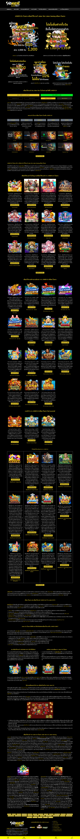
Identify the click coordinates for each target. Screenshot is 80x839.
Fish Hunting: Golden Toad (48, 406)
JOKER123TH (10, 615)
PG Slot (14, 140)
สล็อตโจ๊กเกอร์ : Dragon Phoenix (32, 489)
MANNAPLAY (31, 152)
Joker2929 (9, 752)
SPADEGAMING (15, 152)
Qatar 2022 (48, 238)
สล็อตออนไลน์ (13, 123)
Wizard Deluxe (31, 268)
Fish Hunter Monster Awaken (15, 406)
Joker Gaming (30, 105)
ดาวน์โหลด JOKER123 (64, 9)
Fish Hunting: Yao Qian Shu (65, 373)
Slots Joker (61, 104)
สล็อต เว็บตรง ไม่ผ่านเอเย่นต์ (56, 632)
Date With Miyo (48, 268)
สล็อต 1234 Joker (21, 618)
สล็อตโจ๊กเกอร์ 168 (11, 619)
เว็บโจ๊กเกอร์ (19, 760)
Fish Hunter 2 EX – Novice (48, 311)
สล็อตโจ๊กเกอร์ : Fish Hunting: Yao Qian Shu (48, 570)
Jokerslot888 (19, 749)
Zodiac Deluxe (65, 238)
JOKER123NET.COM (29, 631)
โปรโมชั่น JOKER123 (42, 9)
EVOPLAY (31, 140)
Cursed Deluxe (65, 207)
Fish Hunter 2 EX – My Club (14, 338)
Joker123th (27, 107)
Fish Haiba (15, 312)
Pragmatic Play (65, 152)
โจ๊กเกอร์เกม (41, 758)
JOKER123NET (33, 636)
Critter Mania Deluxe (31, 238)
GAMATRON (48, 152)
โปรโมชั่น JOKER (56, 827)
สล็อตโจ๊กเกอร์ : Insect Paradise (48, 537)
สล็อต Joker (64, 105)
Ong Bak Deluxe (15, 236)
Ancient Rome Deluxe (31, 207)
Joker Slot (19, 104)
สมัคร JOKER (16, 9)
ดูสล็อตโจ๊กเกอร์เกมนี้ (15, 205)
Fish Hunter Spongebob (15, 375)
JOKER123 (9, 9)
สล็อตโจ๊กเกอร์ (37, 83)
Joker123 (9, 102)
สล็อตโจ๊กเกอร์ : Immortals (48, 489)
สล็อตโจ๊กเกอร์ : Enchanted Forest (64, 486)
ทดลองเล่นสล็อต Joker (52, 9)
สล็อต (38, 123)
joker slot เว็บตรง (24, 687)
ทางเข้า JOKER (34, 9)
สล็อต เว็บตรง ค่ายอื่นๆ (39, 156)
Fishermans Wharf (48, 344)
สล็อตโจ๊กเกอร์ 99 (34, 755)
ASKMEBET (65, 140)
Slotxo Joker (65, 757)
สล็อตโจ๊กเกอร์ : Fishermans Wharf (31, 534)
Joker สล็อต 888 (65, 107)
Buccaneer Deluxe (48, 207)
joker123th (42, 167)
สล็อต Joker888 (25, 677)
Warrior (65, 268)
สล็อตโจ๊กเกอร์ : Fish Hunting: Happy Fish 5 (64, 519)
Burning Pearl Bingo (15, 444)
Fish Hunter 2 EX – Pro (65, 309)
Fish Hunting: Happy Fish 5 (31, 375)
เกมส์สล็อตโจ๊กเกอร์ (56, 754)
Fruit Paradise (15, 207)
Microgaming (48, 140)
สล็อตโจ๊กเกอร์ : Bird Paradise (15, 537)
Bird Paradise (31, 344)
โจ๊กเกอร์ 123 (69, 737)
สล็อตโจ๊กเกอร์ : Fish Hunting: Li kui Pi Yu (65, 568)
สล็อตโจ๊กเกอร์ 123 (11, 616)
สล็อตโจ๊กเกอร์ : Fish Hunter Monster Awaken (32, 571)
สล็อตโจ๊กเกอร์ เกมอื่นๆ (39, 272)
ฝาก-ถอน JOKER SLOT (25, 9)
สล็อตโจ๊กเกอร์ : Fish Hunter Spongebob (15, 580)
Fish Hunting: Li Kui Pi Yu (48, 373)
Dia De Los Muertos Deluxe (14, 265)
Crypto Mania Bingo (48, 444)
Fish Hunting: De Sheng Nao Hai (31, 404)
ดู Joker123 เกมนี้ (15, 310)
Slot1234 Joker (49, 749)
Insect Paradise (65, 344)
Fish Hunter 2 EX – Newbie (31, 309)
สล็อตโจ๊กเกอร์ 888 (67, 752)
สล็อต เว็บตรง (68, 84)
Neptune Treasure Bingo (31, 442)
